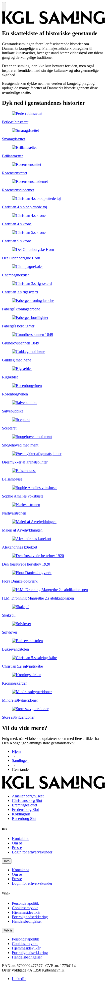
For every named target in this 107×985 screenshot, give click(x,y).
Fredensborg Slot (25, 809)
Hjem (16, 751)
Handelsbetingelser (27, 921)
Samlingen (20, 760)
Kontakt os (20, 838)
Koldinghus (21, 814)
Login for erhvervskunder (32, 852)
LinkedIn (19, 978)
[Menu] (4, 6)
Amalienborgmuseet (28, 796)
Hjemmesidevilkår (26, 912)
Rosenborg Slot (24, 818)
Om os (17, 843)
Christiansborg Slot (27, 800)
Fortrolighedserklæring (30, 917)
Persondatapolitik (25, 903)
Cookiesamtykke (25, 908)
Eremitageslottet (24, 805)
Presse (17, 847)
